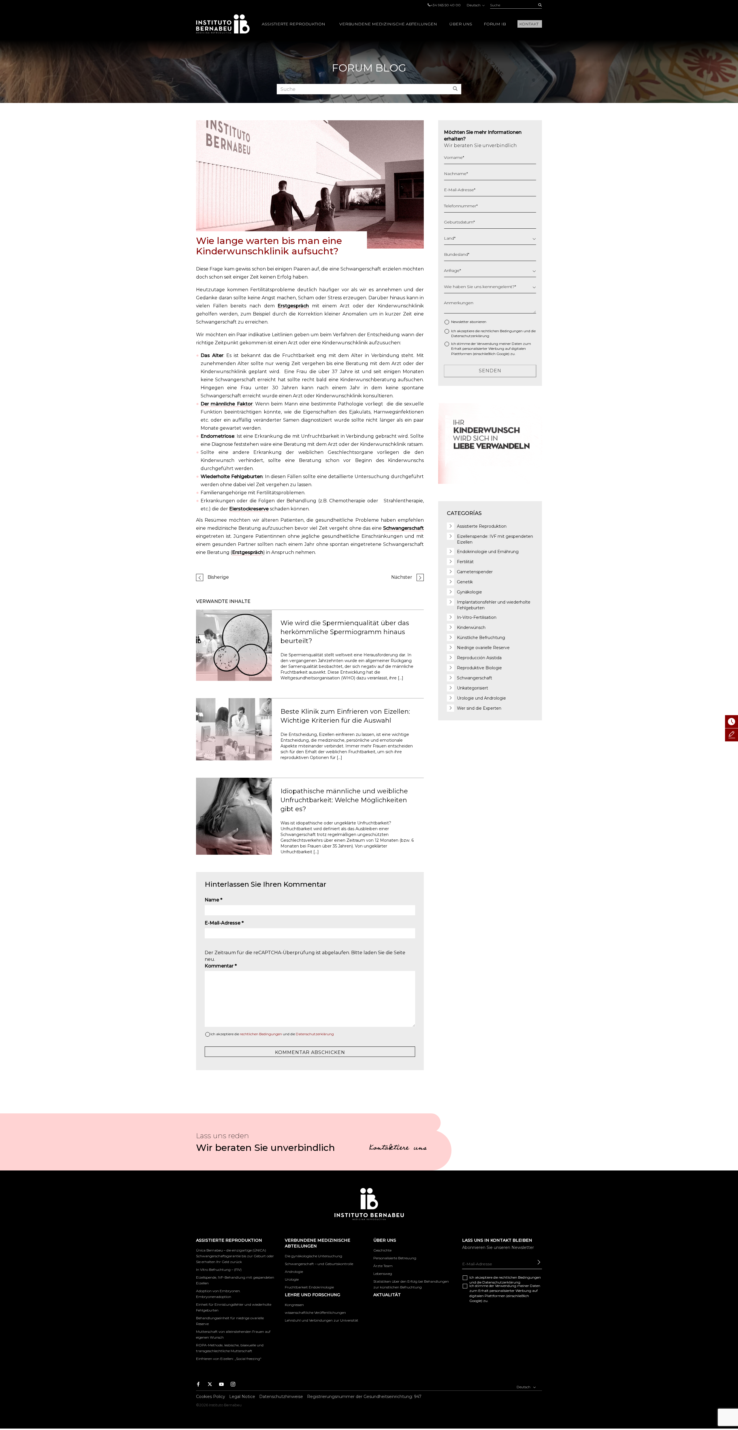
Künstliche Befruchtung (481, 637)
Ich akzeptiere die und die (272, 1034)
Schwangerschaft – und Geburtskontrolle (319, 1264)
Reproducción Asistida (479, 657)
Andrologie (294, 1271)
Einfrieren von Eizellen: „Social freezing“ (228, 1358)
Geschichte (382, 1250)
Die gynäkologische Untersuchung (313, 1256)
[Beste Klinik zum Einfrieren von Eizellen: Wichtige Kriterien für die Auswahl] (234, 729)
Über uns (460, 24)
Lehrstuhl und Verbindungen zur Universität (321, 1320)
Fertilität (465, 561)
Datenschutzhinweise (281, 1396)
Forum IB (495, 24)
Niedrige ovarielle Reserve (483, 647)
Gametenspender (475, 571)
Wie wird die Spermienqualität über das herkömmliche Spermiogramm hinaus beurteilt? (344, 632)
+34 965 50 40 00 (446, 5)
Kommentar (221, 966)
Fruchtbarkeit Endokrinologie (309, 1287)
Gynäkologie (469, 592)
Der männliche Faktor (227, 404)
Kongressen (294, 1305)
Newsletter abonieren (468, 322)
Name (213, 900)
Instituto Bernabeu (223, 23)
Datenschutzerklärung (315, 1034)
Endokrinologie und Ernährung (488, 551)
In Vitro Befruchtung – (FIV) (219, 1269)
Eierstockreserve (249, 509)
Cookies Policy (210, 1396)
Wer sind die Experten (479, 708)
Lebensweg (382, 1273)
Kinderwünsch (471, 627)
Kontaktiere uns (398, 1148)
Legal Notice (242, 1396)
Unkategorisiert (472, 688)
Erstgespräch (293, 306)
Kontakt (529, 24)
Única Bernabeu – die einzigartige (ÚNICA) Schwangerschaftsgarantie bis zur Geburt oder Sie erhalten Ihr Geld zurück (235, 1256)
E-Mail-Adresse (224, 923)
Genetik (465, 582)
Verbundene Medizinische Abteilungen (388, 24)
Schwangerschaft (403, 528)
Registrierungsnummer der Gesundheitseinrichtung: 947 (364, 1396)
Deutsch (474, 5)
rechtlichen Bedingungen (261, 1034)
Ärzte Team (383, 1266)
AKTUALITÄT (387, 1294)
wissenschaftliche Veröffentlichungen (315, 1312)
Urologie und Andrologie (481, 698)
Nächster (401, 577)
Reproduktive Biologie (479, 667)
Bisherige (218, 577)
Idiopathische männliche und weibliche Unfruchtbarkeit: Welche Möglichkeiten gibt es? (344, 800)
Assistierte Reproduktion (293, 24)
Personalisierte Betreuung (394, 1258)
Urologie (292, 1279)
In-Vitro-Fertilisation (476, 617)
